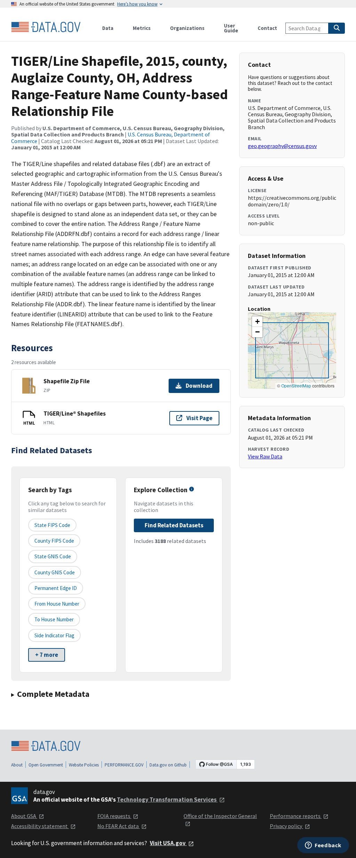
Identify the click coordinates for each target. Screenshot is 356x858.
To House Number (54, 619)
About (17, 765)
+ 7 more (46, 655)
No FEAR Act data (118, 825)
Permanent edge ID (55, 588)
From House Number (56, 603)
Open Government (46, 765)
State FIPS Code (52, 525)
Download (199, 385)
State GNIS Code (52, 556)
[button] (257, 321)
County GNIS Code (54, 572)
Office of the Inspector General (220, 815)
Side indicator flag (54, 635)
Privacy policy (286, 825)
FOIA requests (114, 815)
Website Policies (84, 765)
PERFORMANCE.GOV (124, 765)
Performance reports (296, 815)
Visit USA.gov (168, 843)
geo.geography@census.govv (282, 145)
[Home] (46, 27)
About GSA (24, 815)
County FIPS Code (54, 540)
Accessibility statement (40, 825)
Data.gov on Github (168, 765)
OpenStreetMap (296, 385)
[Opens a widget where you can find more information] (323, 846)
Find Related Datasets (174, 525)
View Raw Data (265, 456)
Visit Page (199, 418)
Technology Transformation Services (167, 799)
